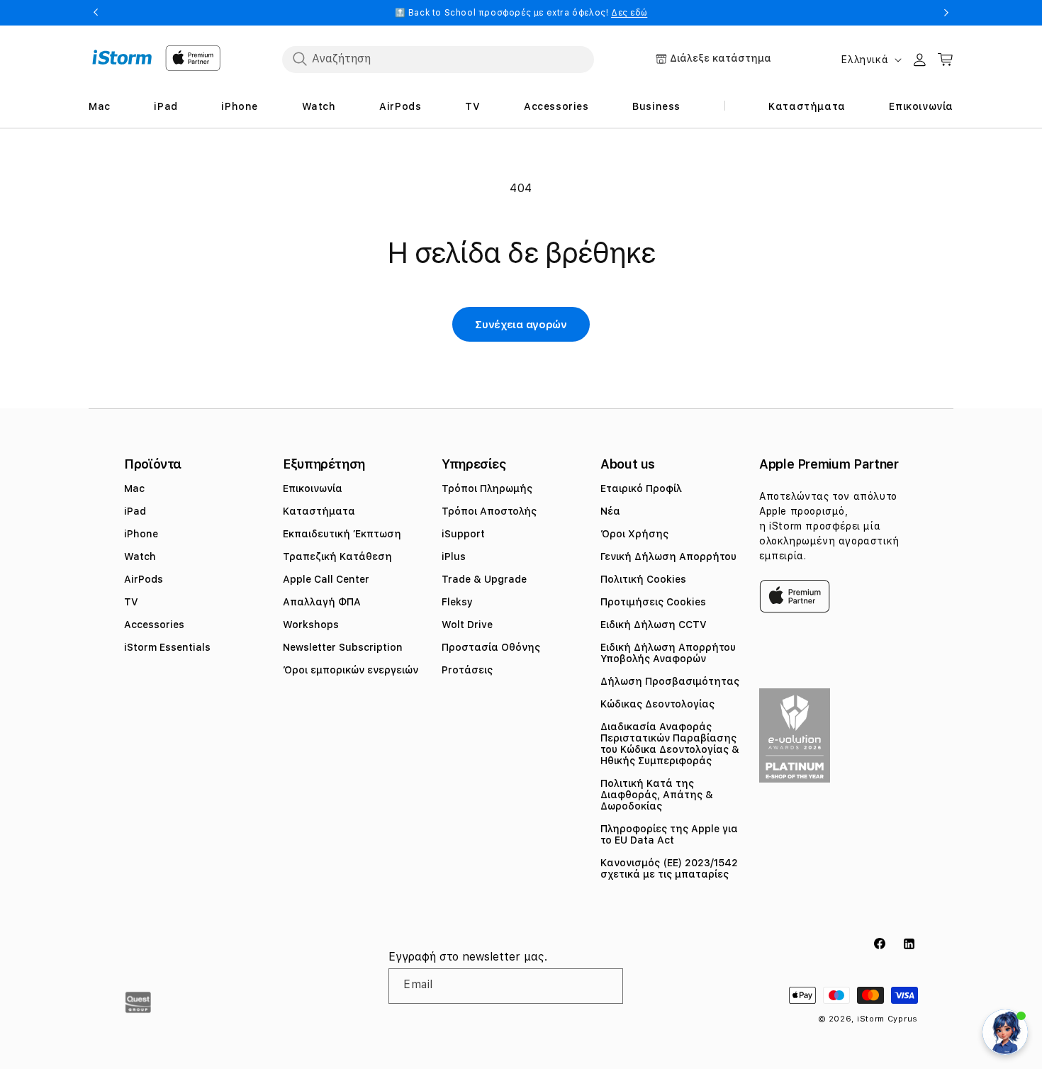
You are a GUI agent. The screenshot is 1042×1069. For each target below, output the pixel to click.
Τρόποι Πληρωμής (487, 488)
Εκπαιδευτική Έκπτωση (342, 533)
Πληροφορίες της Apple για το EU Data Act (669, 834)
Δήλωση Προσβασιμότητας (669, 681)
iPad (135, 511)
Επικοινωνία (312, 488)
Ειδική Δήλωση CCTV (653, 624)
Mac (134, 488)
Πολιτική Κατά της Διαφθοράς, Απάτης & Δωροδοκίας (656, 795)
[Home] (122, 57)
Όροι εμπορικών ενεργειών (350, 670)
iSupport (463, 533)
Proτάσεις (467, 670)
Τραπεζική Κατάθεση (337, 556)
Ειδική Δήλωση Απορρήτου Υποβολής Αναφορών (668, 653)
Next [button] (946, 13)
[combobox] (438, 59)
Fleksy (457, 602)
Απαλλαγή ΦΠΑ (322, 602)
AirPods (143, 579)
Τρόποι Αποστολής (489, 511)
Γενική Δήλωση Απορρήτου (668, 556)
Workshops (311, 624)
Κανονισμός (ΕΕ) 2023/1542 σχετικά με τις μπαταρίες (669, 868)
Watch (140, 556)
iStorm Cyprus (887, 1019)
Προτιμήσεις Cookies (653, 602)
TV (131, 602)
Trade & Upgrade (484, 579)
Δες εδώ (629, 13)
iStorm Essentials (167, 647)
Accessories (154, 624)
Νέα (610, 511)
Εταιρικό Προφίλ (641, 488)
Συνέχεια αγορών (521, 324)
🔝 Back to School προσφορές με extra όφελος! (521, 13)
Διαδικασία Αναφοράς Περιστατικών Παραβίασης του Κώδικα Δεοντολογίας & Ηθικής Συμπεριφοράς (669, 743)
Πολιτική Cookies (643, 579)
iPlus (454, 556)
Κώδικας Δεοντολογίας (657, 704)
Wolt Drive (467, 624)
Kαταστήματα (319, 511)
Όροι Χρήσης (634, 533)
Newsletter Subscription (343, 647)
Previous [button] (96, 13)
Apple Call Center (326, 579)
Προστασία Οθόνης (491, 647)
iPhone (141, 533)
